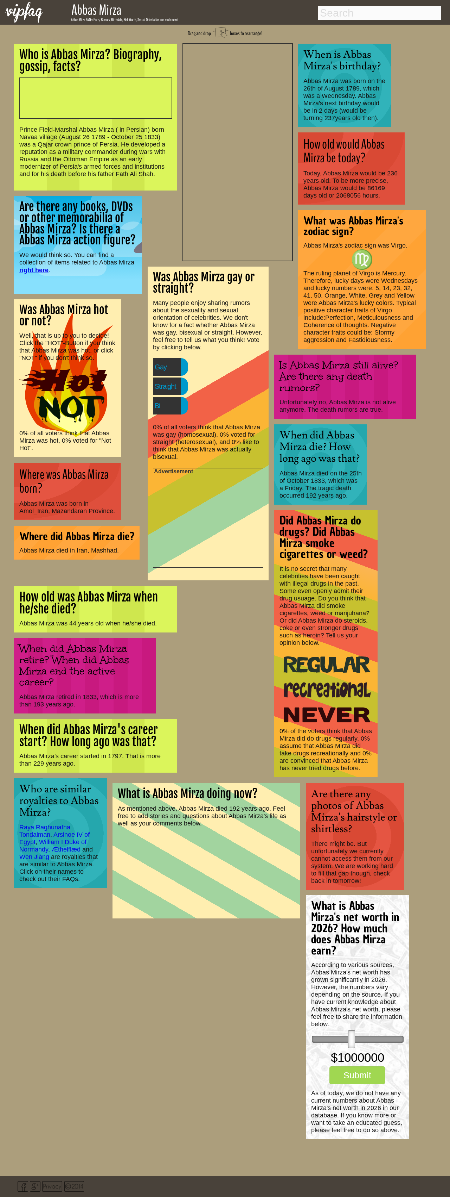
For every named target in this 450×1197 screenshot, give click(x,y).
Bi (157, 406)
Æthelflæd (66, 849)
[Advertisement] (237, 151)
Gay (161, 367)
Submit (357, 1075)
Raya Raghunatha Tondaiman (44, 831)
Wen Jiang (34, 856)
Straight (165, 386)
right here (34, 270)
